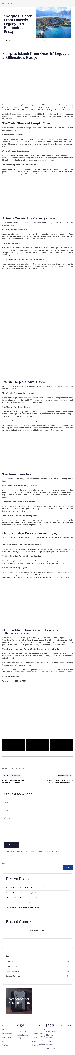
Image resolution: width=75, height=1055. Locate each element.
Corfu (41, 1040)
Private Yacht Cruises (13, 971)
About (4, 1041)
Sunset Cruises (52, 1048)
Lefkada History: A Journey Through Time (20, 903)
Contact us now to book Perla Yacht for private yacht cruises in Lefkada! (41, 672)
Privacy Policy (22, 1031)
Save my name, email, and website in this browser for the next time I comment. (33, 851)
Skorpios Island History (14, 11)
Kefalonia (34, 1045)
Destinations (7, 1034)
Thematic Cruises (49, 1043)
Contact (5, 1045)
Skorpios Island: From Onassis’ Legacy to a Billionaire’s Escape (27, 893)
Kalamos (34, 1034)
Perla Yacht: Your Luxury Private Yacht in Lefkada (22, 908)
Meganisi (34, 1030)
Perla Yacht (6, 1037)
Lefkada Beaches (12, 961)
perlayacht (41, 41)
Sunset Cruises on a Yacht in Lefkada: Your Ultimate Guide (25, 888)
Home (4, 1030)
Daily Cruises (51, 1031)
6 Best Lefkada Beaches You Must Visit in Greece (23, 898)
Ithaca (34, 1041)
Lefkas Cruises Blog (22, 1036)
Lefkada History (11, 966)
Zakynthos (41, 1030)
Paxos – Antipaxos (41, 1035)
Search (4, 863)
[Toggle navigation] (61, 3)
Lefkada (41, 1044)
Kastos (34, 1037)
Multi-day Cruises (50, 1036)
